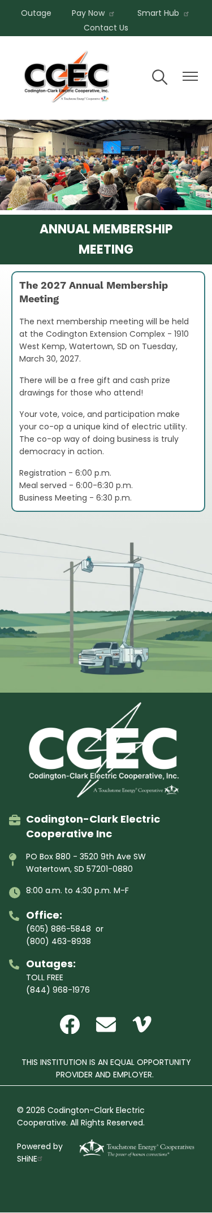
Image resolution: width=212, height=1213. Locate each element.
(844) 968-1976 (58, 989)
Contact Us (106, 27)
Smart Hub (158, 13)
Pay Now (88, 13)
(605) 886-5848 (58, 928)
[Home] (68, 78)
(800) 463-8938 (58, 941)
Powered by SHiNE (40, 1152)
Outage (36, 13)
